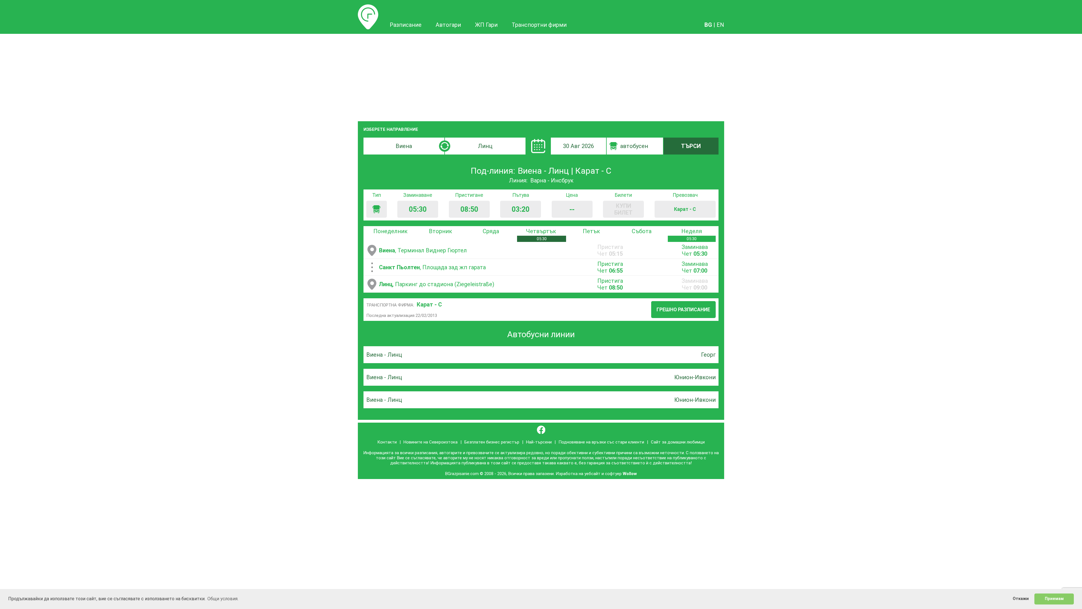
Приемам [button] (1054, 598)
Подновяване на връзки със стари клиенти (601, 442)
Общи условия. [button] (222, 598)
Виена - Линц (384, 354)
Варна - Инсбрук (551, 180)
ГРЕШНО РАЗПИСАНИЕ (683, 309)
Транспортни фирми (539, 24)
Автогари (448, 24)
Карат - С (429, 304)
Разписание (368, 7)
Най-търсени (539, 442)
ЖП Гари (486, 24)
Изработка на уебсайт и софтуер (589, 473)
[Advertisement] (541, 76)
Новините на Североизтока (430, 442)
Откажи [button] (1021, 598)
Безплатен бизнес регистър (491, 442)
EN (720, 24)
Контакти (387, 442)
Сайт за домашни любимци (678, 442)
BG (708, 24)
